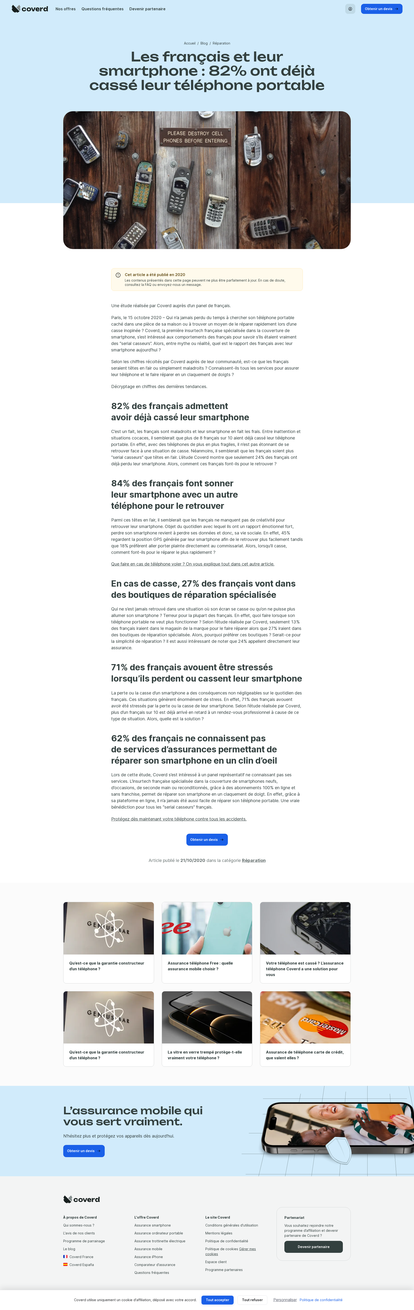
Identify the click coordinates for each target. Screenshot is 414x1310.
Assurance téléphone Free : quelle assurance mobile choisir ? (200, 966)
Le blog (69, 1249)
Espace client (216, 1262)
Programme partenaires (224, 1270)
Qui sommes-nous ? (78, 1225)
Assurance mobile (148, 1249)
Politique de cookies (221, 1249)
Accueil (190, 43)
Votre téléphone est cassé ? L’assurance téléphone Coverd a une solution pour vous (305, 969)
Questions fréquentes (102, 8)
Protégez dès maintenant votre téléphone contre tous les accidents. (179, 819)
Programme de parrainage (84, 1241)
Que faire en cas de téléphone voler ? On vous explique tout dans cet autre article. (192, 563)
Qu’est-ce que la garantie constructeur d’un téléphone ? (106, 966)
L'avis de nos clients (79, 1233)
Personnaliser (285, 1299)
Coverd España (81, 1265)
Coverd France (81, 1257)
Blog (204, 43)
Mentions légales (218, 1233)
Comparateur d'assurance (154, 1265)
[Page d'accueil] (30, 9)
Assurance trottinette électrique (159, 1241)
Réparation (221, 43)
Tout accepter (217, 1300)
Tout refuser (252, 1300)
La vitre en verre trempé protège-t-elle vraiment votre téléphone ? (205, 1055)
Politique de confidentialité (226, 1241)
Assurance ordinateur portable (158, 1233)
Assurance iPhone (148, 1257)
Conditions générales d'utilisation (231, 1225)
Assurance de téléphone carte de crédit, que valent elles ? (305, 1055)
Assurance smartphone (152, 1225)
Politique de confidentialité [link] (321, 1300)
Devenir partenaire (147, 8)
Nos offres (66, 8)
